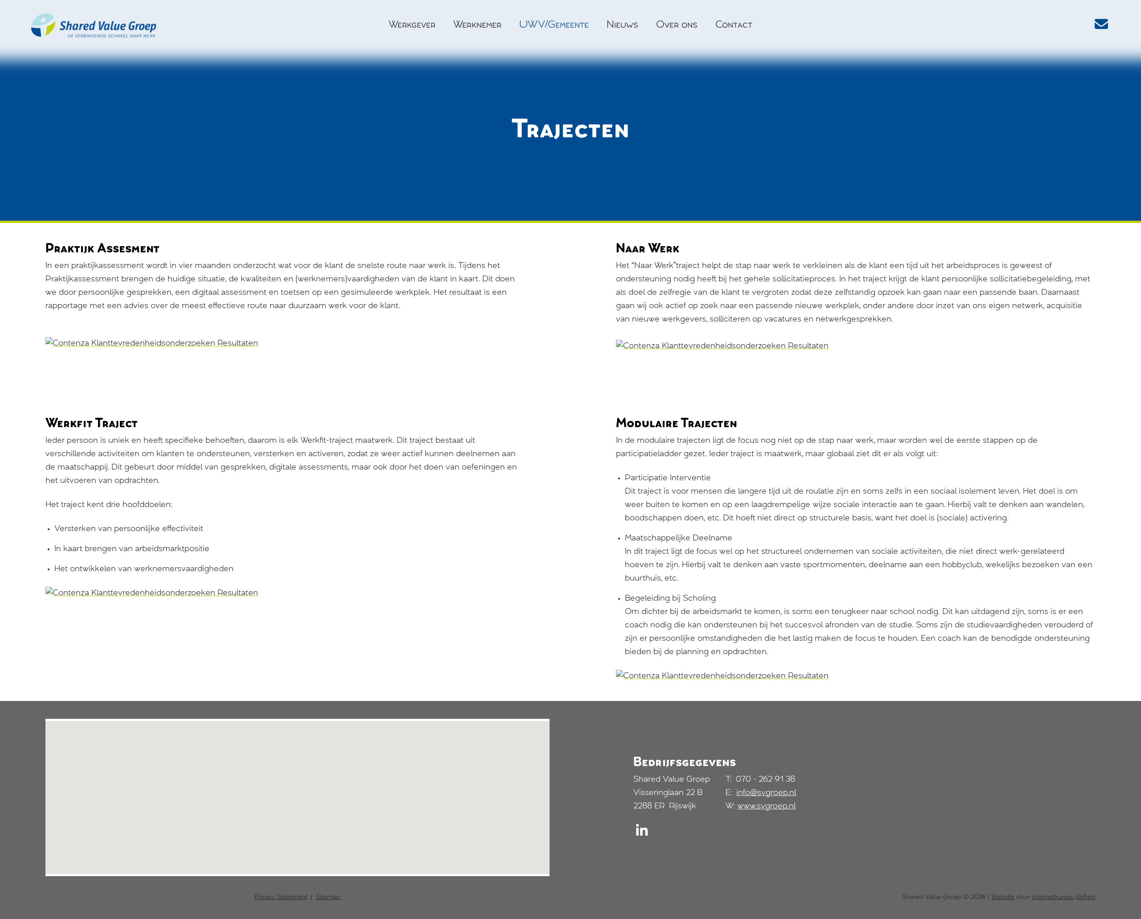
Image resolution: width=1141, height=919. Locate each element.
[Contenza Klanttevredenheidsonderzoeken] (285, 343)
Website (1002, 897)
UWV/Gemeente (554, 25)
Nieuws (622, 25)
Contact (733, 25)
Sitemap (328, 897)
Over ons (677, 25)
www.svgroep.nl (766, 807)
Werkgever (412, 25)
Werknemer (477, 25)
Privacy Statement (280, 897)
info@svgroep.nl (766, 793)
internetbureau (1053, 897)
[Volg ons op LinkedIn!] (641, 834)
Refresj (1086, 897)
